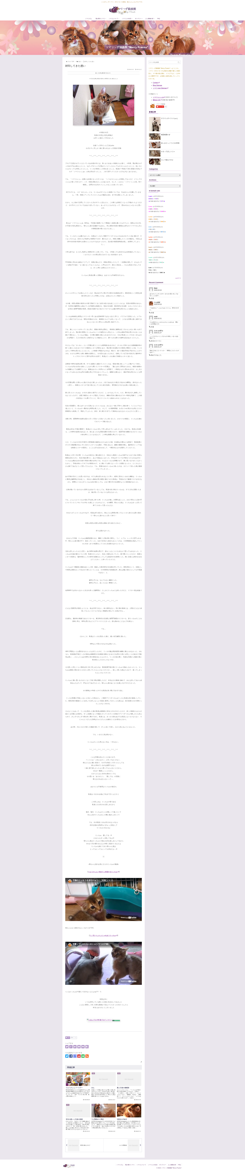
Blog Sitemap (157, 85)
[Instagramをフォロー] (75, 1056)
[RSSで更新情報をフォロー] (87, 1056)
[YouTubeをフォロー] (79, 1056)
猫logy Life (156, 100)
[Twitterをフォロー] (67, 1056)
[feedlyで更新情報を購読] (83, 1056)
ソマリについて (141, 1165)
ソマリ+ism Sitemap (160, 88)
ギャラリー (162, 1165)
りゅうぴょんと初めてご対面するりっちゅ (102, 872)
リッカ (74, 1037)
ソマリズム (119, 1165)
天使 (68, 1037)
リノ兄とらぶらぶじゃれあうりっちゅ (103, 935)
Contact (155, 82)
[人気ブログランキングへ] (116, 1020)
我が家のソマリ (130, 1165)
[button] (179, 62)
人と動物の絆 (172, 1165)
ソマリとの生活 (152, 1165)
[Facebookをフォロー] (71, 1056)
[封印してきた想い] (75, 1046)
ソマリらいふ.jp (158, 97)
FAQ (179, 1165)
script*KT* (177, 278)
